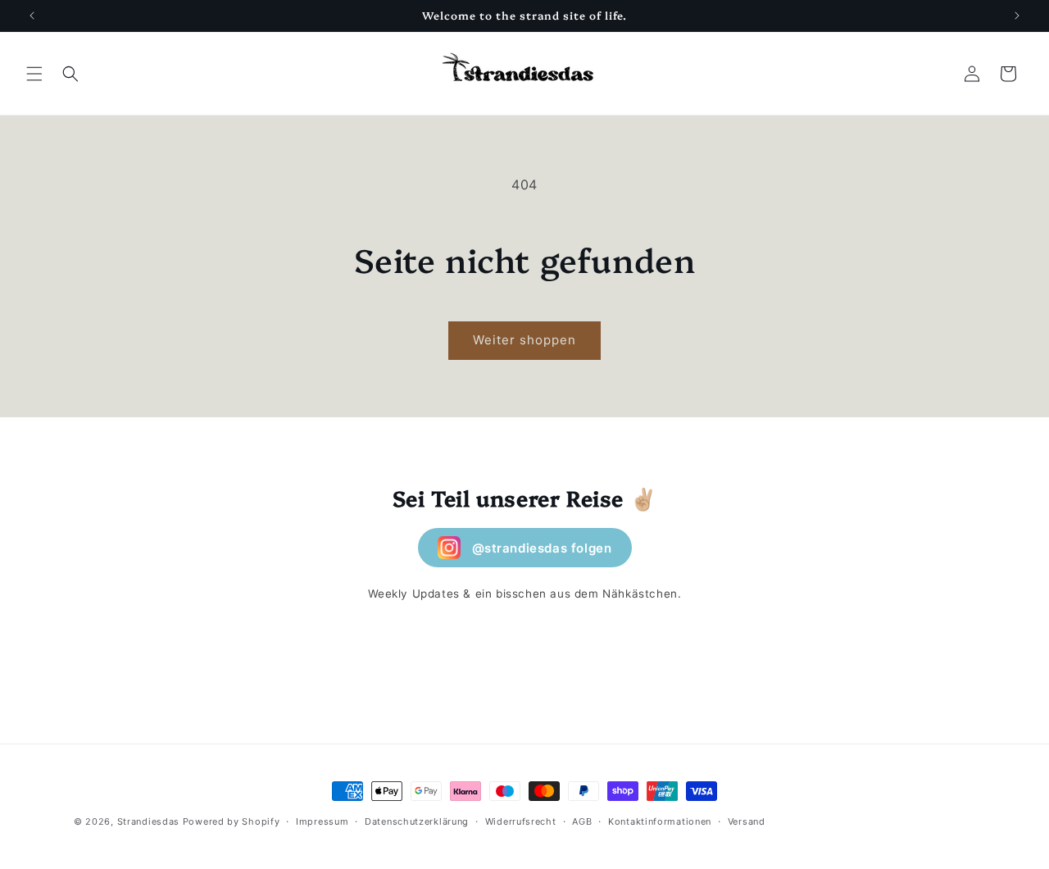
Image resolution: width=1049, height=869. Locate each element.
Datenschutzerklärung (417, 820)
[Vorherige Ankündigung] (32, 15)
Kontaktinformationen (659, 820)
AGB (582, 820)
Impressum (322, 820)
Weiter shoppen (524, 340)
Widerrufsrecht (520, 820)
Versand (746, 820)
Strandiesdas (148, 821)
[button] (34, 74)
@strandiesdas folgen (542, 548)
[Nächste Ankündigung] (1017, 15)
